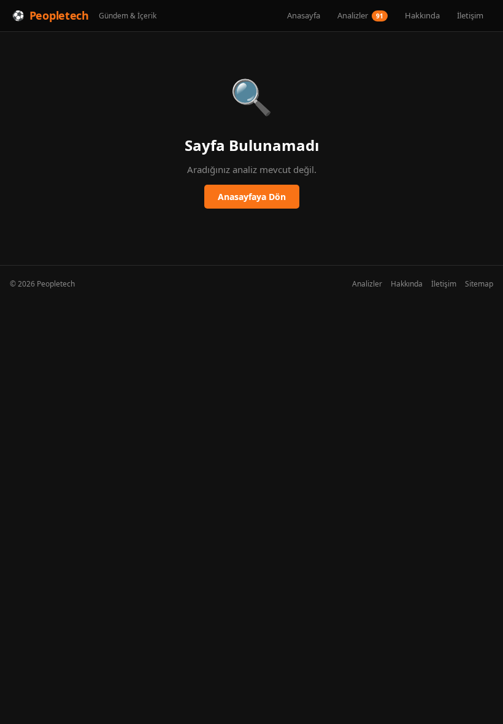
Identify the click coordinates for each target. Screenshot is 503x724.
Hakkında (422, 15)
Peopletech (59, 15)
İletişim (470, 15)
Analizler (360, 15)
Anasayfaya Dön (252, 196)
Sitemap (479, 284)
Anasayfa (303, 15)
